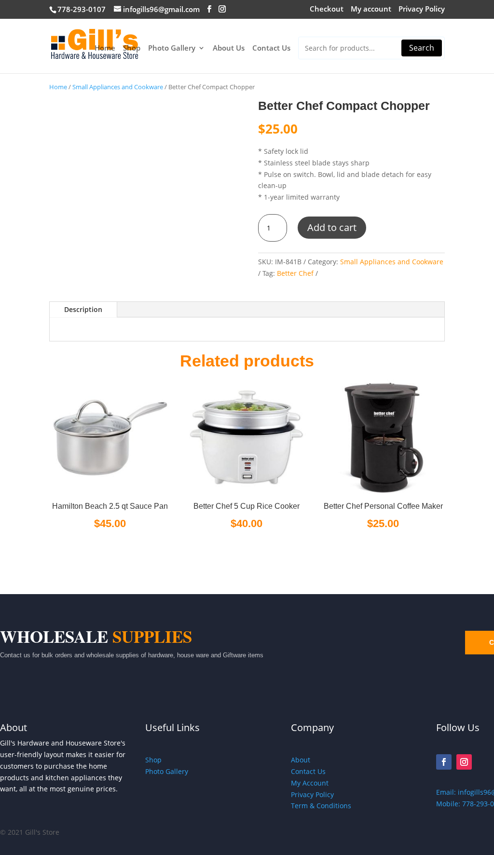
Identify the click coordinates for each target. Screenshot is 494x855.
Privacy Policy (421, 9)
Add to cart (332, 227)
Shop (131, 48)
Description (83, 309)
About (300, 759)
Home (105, 48)
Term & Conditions (321, 805)
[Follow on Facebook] (444, 762)
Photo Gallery (171, 48)
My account (371, 9)
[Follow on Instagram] (464, 762)
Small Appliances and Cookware (117, 86)
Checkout (326, 9)
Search (421, 47)
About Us (229, 48)
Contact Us (271, 48)
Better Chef (295, 273)
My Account (310, 782)
